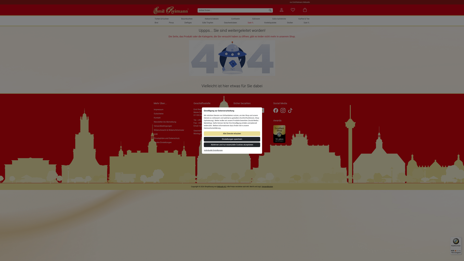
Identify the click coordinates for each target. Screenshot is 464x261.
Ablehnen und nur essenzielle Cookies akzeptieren (232, 145)
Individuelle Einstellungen (213, 150)
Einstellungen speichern (232, 139)
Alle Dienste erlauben (232, 133)
